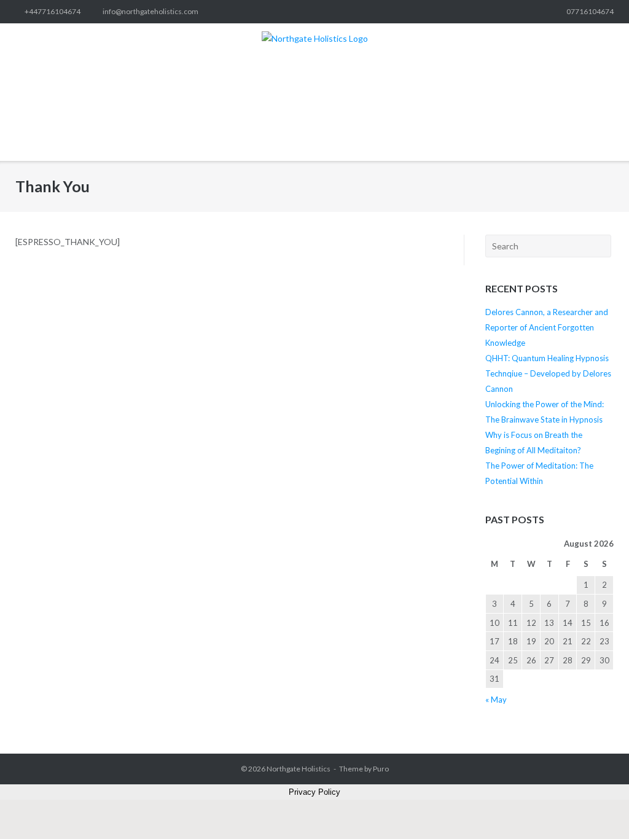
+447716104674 (52, 11)
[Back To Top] (598, 809)
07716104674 (590, 11)
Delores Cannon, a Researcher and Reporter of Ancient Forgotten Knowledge (546, 327)
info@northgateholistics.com (150, 11)
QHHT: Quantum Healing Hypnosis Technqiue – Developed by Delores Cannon (548, 373)
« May (496, 699)
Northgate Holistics (298, 768)
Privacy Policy (314, 792)
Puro (381, 768)
